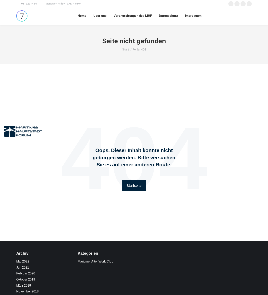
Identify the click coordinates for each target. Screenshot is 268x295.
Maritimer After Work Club (95, 261)
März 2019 (23, 285)
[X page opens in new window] (237, 3)
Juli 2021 (22, 267)
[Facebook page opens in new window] (230, 3)
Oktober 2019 (25, 279)
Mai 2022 (22, 261)
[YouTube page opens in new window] (249, 3)
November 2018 (27, 291)
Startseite (134, 186)
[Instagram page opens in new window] (243, 3)
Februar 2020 (25, 273)
